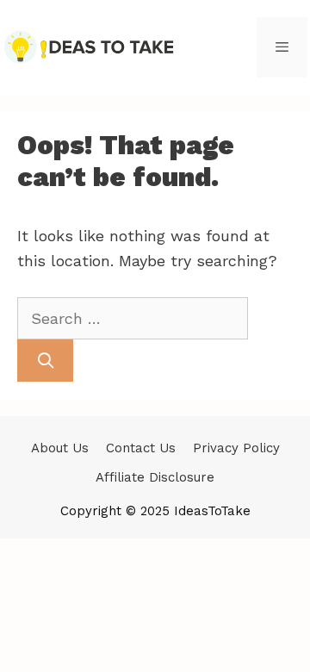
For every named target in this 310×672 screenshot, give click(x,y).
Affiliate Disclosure (155, 477)
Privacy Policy (236, 448)
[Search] (45, 360)
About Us (60, 448)
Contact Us (141, 448)
